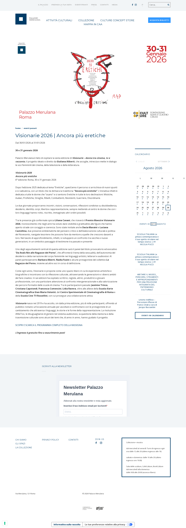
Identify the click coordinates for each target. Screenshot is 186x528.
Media (115, 5)
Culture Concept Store (117, 20)
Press (94, 5)
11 (143, 197)
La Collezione (23, 447)
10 (137, 197)
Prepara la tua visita (61, 5)
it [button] (142, 5)
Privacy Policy (50, 440)
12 (148, 197)
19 (148, 202)
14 (158, 197)
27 (137, 186)
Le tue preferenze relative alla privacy (105, 524)
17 (137, 202)
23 (168, 202)
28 (143, 186)
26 (148, 207)
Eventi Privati (81, 5)
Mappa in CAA (93, 24)
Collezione (86, 20)
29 (148, 186)
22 (163, 202)
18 (143, 202)
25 (143, 207)
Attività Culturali (59, 20)
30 (153, 186)
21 (158, 202)
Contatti (104, 5)
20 (153, 202)
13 (153, 197)
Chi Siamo (20, 440)
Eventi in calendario (153, 315)
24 (137, 207)
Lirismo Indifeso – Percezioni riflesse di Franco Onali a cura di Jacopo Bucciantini (147, 303)
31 (158, 186)
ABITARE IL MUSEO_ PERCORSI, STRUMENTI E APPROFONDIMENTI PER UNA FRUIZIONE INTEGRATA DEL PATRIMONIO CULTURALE (146, 282)
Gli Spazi (20, 443)
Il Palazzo (43, 5)
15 (163, 197)
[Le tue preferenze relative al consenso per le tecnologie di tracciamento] (4, 523)
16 (168, 197)
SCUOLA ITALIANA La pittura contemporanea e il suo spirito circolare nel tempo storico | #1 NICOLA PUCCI (147, 239)
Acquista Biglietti (159, 20)
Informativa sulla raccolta (67, 524)
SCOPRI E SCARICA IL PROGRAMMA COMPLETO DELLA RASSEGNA (49, 325)
